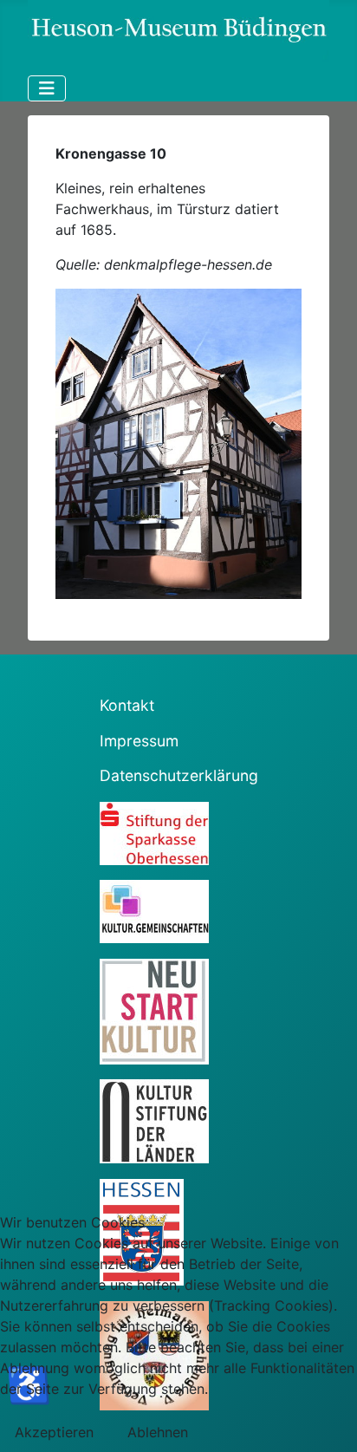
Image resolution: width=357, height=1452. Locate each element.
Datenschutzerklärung (179, 775)
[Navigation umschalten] (47, 88)
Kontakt (127, 705)
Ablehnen (157, 1432)
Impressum (139, 741)
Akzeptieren (54, 1432)
